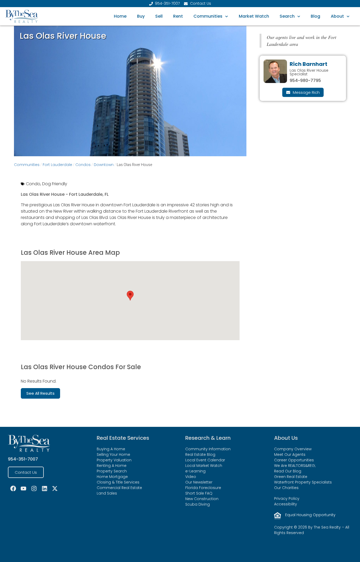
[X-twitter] (55, 488)
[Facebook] (13, 488)
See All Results (40, 393)
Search (287, 16)
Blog (315, 16)
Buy (141, 16)
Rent (178, 16)
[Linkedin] (44, 488)
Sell (159, 16)
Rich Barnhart (308, 64)
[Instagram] (34, 488)
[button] (130, 296)
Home (120, 16)
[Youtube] (23, 488)
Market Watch (254, 16)
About (337, 16)
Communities (207, 16)
